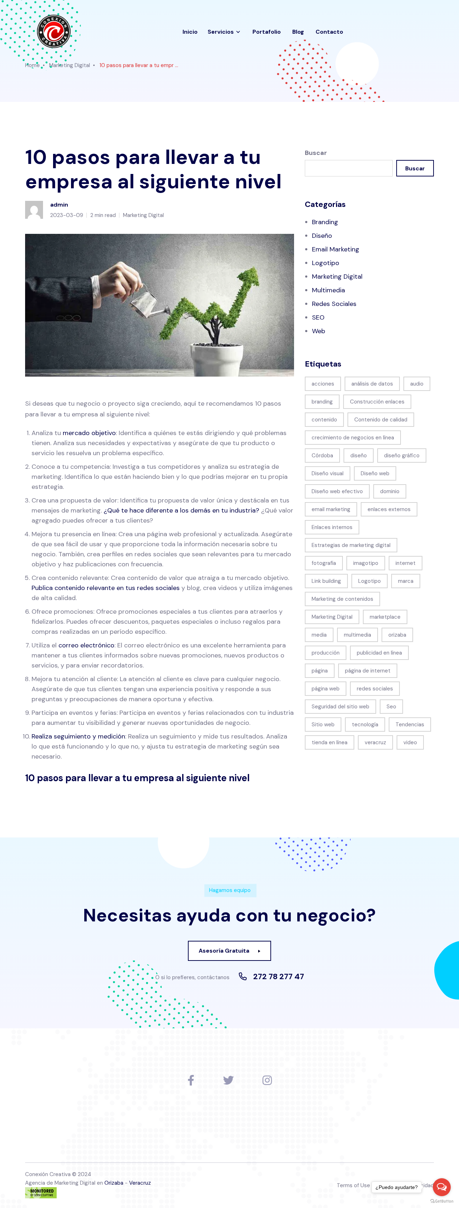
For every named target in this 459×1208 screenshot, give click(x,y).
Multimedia (328, 290)
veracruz (375, 742)
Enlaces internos (332, 527)
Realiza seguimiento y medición (78, 736)
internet (406, 563)
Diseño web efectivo (337, 491)
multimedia (357, 634)
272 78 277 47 (278, 976)
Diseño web (375, 473)
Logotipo (325, 263)
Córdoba (322, 455)
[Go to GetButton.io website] (441, 1201)
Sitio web (323, 724)
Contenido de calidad (380, 419)
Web (318, 331)
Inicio (190, 32)
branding (322, 401)
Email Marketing (335, 249)
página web (326, 688)
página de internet (368, 670)
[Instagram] (267, 1080)
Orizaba (113, 1182)
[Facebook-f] (191, 1080)
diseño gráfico (402, 455)
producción (326, 652)
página (320, 670)
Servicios (221, 32)
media (319, 634)
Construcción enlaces (377, 401)
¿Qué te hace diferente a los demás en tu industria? (181, 510)
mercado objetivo (89, 433)
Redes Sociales (334, 303)
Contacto (329, 32)
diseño (358, 455)
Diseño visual (328, 473)
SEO (318, 317)
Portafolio (266, 32)
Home (32, 65)
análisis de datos (372, 383)
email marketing (331, 509)
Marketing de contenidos (342, 599)
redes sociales (375, 688)
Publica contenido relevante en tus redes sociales (106, 588)
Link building (326, 581)
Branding (325, 222)
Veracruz (140, 1182)
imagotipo (365, 563)
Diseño (322, 235)
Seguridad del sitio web (340, 706)
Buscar (316, 152)
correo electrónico (86, 645)
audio (416, 383)
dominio (389, 491)
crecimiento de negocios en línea (353, 437)
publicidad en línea (379, 652)
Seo (391, 706)
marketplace (385, 616)
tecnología (365, 724)
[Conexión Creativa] (53, 31)
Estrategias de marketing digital (351, 545)
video (410, 742)
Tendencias (410, 724)
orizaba (397, 634)
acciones (323, 383)
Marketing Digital (69, 65)
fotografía (324, 563)
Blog (298, 32)
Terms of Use (353, 1185)
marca (405, 581)
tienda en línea (329, 742)
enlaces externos (389, 509)
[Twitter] (228, 1080)
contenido (324, 419)
